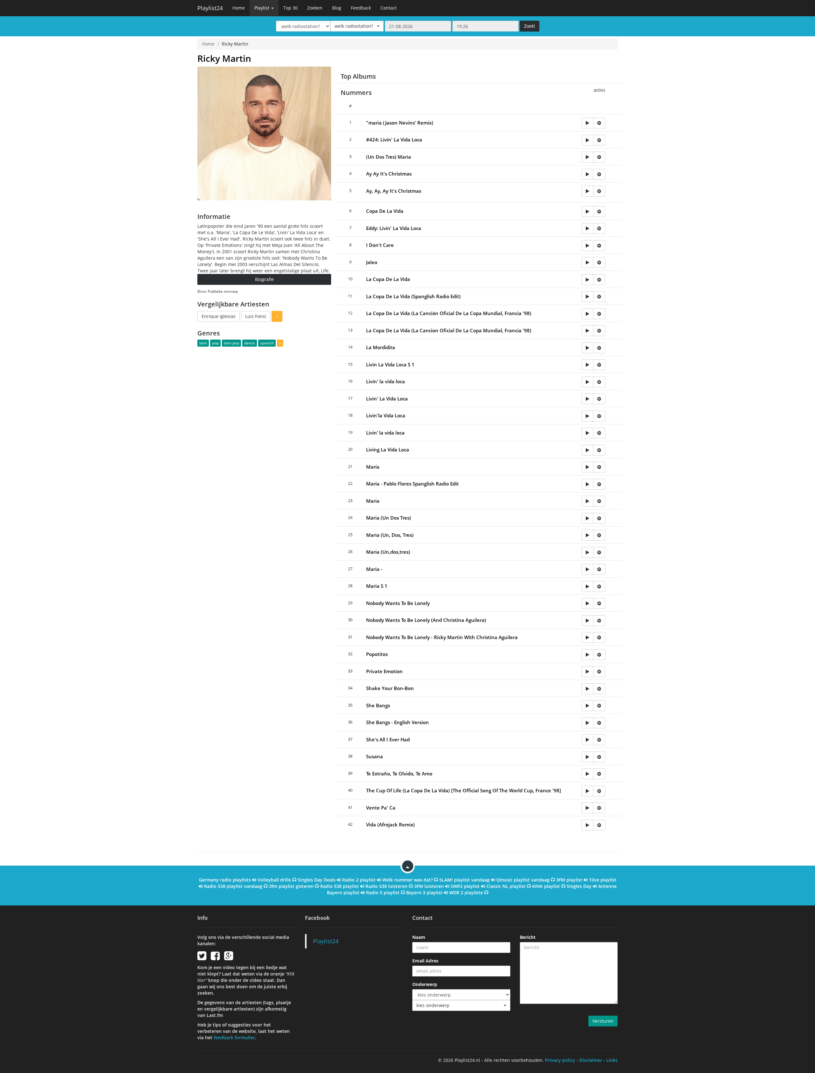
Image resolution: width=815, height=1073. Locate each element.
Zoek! (529, 26)
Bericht (527, 937)
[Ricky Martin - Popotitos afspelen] (587, 654)
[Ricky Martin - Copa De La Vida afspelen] (587, 211)
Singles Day (579, 886)
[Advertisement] (264, 392)
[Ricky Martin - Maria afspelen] (587, 501)
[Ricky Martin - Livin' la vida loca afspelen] (587, 382)
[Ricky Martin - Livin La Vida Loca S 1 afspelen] (587, 364)
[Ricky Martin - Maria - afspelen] (587, 569)
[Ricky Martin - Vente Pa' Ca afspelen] (587, 808)
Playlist (262, 8)
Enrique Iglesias (219, 316)
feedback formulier (234, 1037)
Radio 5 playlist (383, 892)
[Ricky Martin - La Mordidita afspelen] (587, 347)
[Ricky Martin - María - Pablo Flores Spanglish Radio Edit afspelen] (587, 484)
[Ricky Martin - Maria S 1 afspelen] (587, 586)
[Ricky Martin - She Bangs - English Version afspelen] (587, 722)
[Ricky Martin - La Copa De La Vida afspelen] (587, 279)
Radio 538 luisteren (386, 886)
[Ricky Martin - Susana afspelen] (587, 757)
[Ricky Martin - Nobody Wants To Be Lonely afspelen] (587, 603)
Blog (336, 8)
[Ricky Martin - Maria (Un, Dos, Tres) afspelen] (587, 535)
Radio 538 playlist (339, 886)
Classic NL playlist (506, 886)
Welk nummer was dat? (407, 880)
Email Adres (425, 961)
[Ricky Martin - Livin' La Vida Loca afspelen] (587, 398)
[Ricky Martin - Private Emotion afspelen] (587, 671)
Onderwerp (424, 984)
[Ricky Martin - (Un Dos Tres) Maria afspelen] (587, 157)
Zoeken (314, 8)
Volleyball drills (274, 880)
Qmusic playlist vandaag (522, 880)
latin (203, 343)
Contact (388, 8)
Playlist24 (210, 8)
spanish (267, 343)
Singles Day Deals (317, 880)
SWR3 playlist (465, 886)
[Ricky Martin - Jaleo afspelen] (587, 262)
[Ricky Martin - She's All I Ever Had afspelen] (587, 739)
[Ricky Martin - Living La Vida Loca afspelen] (587, 450)
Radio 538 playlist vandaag (233, 886)
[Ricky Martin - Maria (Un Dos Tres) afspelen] (587, 518)
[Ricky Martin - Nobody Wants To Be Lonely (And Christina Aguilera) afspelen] (587, 620)
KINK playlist (546, 886)
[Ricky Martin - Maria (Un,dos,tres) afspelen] (587, 552)
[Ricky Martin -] (587, 123)
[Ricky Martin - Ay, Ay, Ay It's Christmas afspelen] (587, 191)
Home (238, 8)
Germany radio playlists (225, 880)
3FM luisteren (429, 886)
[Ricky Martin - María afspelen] (587, 467)
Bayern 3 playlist (424, 892)
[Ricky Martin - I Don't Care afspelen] (587, 245)
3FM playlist (569, 880)
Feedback (361, 8)
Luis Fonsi (255, 316)
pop (215, 343)
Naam (418, 937)
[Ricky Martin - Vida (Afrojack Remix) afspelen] (587, 825)
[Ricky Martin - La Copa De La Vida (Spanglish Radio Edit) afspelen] (587, 296)
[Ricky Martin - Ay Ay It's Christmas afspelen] (587, 174)
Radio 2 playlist (359, 880)
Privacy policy (560, 1060)
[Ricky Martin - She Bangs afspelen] (587, 705)
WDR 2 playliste (466, 892)
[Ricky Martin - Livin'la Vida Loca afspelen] (587, 416)
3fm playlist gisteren (291, 886)
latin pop (231, 343)
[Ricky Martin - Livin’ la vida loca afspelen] (587, 433)
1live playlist (602, 880)
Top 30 (290, 8)
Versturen (602, 1021)
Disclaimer (590, 1060)
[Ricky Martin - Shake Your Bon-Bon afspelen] (587, 688)
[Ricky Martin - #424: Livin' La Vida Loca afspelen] (587, 140)
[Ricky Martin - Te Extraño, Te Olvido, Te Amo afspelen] (587, 773)
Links (612, 1060)
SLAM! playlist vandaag (464, 880)
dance (249, 343)
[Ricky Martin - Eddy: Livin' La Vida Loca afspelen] (587, 228)
